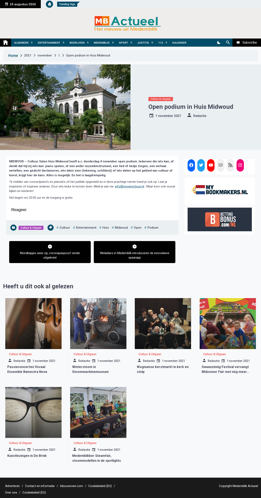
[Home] (5, 43)
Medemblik (102, 42)
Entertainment (49, 42)
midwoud (121, 227)
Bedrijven (77, 42)
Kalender (179, 42)
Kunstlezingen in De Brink (27, 456)
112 (160, 42)
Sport (123, 42)
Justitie (143, 42)
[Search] (227, 43)
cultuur (65, 227)
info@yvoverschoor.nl (129, 186)
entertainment (86, 227)
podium (152, 227)
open (138, 227)
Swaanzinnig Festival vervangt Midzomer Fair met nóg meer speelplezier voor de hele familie (227, 372)
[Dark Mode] (218, 43)
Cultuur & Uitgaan (160, 98)
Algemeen (21, 42)
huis (105, 227)
